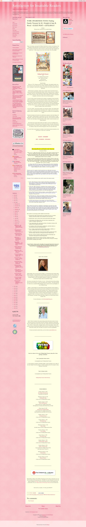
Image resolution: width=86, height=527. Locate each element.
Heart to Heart (43, 426)
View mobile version (43, 508)
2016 (15, 295)
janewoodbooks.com (52, 330)
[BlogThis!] (39, 493)
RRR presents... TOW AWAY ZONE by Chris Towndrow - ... (19, 251)
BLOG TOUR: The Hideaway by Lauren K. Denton (17, 50)
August (16, 211)
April (16, 218)
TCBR (44, 494)
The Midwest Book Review (17, 123)
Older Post (58, 506)
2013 (15, 300)
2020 (15, 288)
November (16, 205)
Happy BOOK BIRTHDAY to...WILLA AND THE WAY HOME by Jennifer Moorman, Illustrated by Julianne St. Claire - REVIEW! (18, 105)
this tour (36, 481)
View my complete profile (70, 23)
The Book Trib (15, 121)
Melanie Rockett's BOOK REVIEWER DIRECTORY (17, 118)
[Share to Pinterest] (43, 493)
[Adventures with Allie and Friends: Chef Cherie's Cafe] (66, 82)
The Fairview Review (43, 415)
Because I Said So (43, 458)
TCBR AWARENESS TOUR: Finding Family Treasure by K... (19, 230)
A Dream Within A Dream (43, 441)
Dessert (14, 28)
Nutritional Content (16, 33)
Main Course (15, 27)
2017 (15, 293)
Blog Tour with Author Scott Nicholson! (17, 56)
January (16, 223)
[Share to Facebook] (42, 493)
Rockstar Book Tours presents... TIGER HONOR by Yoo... (18, 278)
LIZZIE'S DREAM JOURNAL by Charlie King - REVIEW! (19, 270)
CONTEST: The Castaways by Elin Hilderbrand (17, 53)
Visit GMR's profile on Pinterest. (68, 34)
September (17, 209)
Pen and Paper (16, 156)
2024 (15, 198)
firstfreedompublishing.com (47, 299)
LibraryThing (15, 116)
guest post (41, 494)
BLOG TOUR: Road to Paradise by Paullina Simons (18, 60)
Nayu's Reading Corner (18, 165)
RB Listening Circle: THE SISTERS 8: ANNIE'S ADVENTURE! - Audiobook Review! (17, 88)
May (15, 216)
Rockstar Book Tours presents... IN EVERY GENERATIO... (18, 262)
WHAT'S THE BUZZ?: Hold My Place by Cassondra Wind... (18, 247)
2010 (15, 306)
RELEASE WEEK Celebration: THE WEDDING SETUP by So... (19, 267)
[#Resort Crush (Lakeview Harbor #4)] (68, 67)
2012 (15, 302)
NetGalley (14, 120)
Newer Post (28, 506)
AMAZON (40, 136)
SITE (37, 139)
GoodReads (14, 114)
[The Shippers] (71, 70)
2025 (15, 197)
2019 (15, 290)
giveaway (38, 494)
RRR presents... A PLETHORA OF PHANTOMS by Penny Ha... (18, 239)
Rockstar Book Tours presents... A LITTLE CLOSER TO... (18, 258)
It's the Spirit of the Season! (17, 62)
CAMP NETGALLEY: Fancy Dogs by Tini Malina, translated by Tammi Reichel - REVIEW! (18, 101)
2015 (15, 297)
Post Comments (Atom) (34, 511)
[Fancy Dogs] (66, 67)
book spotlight (33, 494)
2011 (15, 304)
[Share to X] (41, 493)
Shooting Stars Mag (43, 398)
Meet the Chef (15, 23)
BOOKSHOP (45, 136)
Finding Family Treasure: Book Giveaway (43, 377)
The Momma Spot (43, 421)
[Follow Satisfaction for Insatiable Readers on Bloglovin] (68, 29)
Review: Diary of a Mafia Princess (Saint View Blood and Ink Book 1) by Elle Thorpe (18, 152)
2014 (15, 299)
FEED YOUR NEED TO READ (20, 9)
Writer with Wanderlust (43, 403)
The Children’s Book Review (43, 392)
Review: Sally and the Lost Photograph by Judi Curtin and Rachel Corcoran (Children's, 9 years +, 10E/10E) (18, 168)
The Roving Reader (16, 47)
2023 (15, 200)
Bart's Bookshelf (17, 161)
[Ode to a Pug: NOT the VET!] (64, 81)
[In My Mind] (66, 75)
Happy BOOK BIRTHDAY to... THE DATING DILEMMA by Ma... (19, 243)
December (16, 204)
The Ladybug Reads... (17, 173)
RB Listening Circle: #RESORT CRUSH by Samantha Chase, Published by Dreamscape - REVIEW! (18, 97)
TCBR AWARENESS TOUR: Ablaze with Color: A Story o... (18, 234)
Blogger (45, 516)
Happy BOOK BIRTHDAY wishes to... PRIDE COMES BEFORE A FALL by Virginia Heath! (17, 92)
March (16, 220)
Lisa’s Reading (43, 431)
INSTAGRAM (47, 139)
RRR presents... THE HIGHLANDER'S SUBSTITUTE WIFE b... (18, 227)
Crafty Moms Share (43, 436)
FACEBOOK (41, 139)
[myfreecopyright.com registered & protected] (18, 321)
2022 (30, 494)
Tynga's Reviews (16, 149)
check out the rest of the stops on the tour (44, 482)
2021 (15, 286)
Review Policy (15, 25)
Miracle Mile (15, 35)
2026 (15, 195)
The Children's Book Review (50, 494)
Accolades (14, 36)
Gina (71, 19)
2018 (15, 291)
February (16, 222)
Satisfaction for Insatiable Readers (37, 5)
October (16, 207)
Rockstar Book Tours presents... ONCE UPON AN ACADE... (18, 274)
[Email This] (38, 493)
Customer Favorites (16, 31)
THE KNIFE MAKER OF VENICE (18, 158)
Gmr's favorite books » (70, 87)
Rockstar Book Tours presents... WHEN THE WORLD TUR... (19, 254)
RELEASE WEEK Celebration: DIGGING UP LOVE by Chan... (18, 282)
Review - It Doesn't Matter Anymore (18, 175)
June (15, 214)
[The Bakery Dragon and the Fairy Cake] (64, 85)
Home (43, 506)
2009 (15, 308)
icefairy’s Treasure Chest (43, 446)
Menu (13, 22)
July (15, 213)
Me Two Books (43, 452)
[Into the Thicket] (66, 77)
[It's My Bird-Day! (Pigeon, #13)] (68, 81)
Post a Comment (31, 500)
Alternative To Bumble (17, 162)
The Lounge (14, 30)
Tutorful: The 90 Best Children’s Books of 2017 (18, 126)
